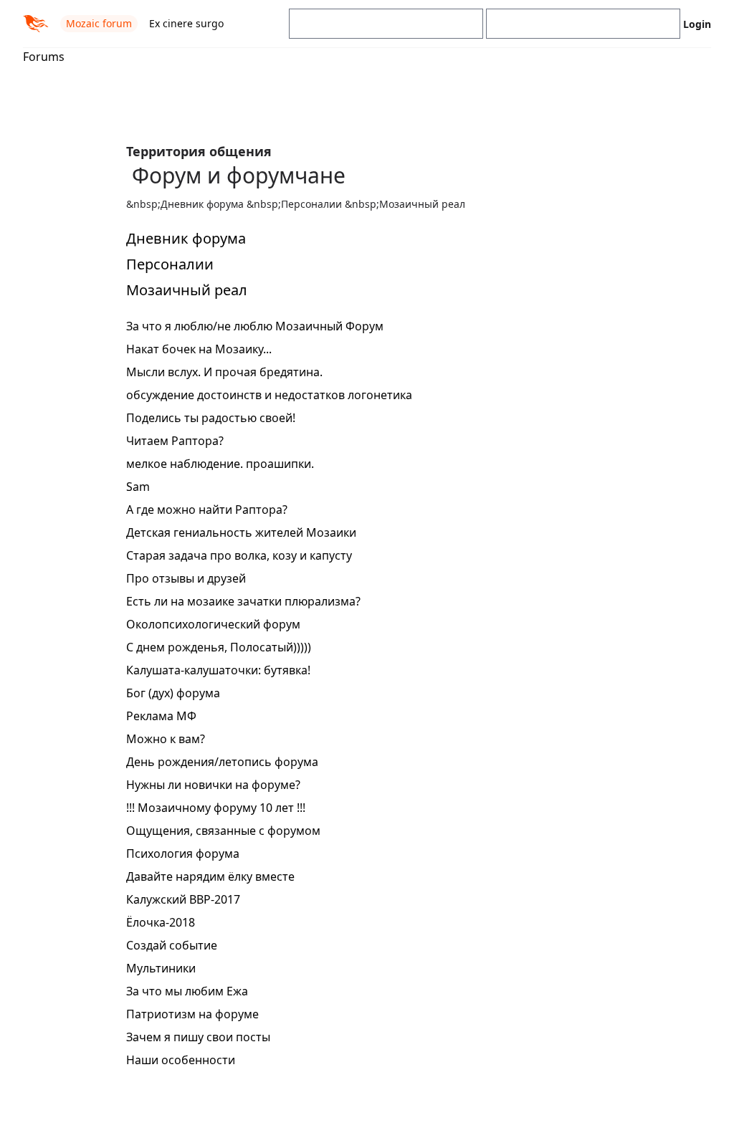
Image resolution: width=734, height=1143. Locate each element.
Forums (44, 56)
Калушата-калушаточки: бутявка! (218, 670)
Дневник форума (186, 238)
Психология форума (182, 853)
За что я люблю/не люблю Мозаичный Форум (254, 326)
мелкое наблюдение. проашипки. (220, 464)
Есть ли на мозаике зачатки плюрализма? (243, 601)
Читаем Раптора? (175, 441)
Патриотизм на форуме (192, 1014)
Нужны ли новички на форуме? (213, 785)
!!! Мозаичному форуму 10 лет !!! (215, 808)
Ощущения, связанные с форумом (223, 830)
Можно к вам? (165, 739)
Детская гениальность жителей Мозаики (241, 532)
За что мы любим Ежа (187, 991)
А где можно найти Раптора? (206, 509)
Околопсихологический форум (213, 624)
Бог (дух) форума (173, 693)
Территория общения (199, 151)
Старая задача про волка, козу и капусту (239, 555)
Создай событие (171, 945)
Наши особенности (180, 1060)
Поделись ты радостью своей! (210, 418)
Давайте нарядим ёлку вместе (210, 876)
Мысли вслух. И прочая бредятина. (224, 372)
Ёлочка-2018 (160, 922)
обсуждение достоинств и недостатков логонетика (269, 395)
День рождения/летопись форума (222, 762)
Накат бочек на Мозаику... (199, 349)
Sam (138, 486)
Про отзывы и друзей (186, 578)
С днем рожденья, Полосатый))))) (218, 647)
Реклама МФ (161, 716)
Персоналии (170, 264)
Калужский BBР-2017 (183, 899)
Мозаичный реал (186, 290)
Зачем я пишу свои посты (198, 1037)
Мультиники (161, 968)
